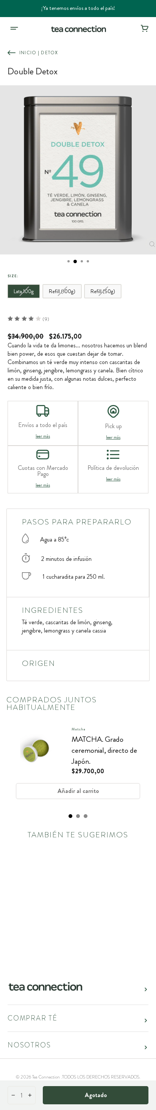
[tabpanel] (78, 766)
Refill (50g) (102, 291)
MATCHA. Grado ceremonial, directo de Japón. (104, 750)
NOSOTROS (29, 1045)
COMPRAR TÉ (33, 1018)
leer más (43, 436)
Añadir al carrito (78, 791)
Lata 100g (24, 291)
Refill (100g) (62, 291)
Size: (13, 276)
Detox (49, 52)
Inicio (27, 52)
